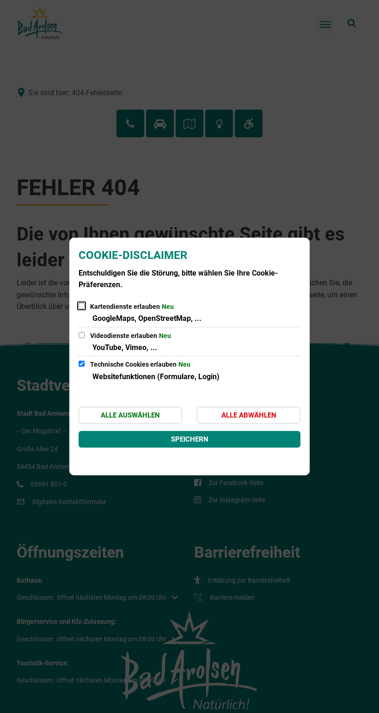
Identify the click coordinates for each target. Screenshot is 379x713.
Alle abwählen (248, 415)
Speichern (189, 439)
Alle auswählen (130, 415)
